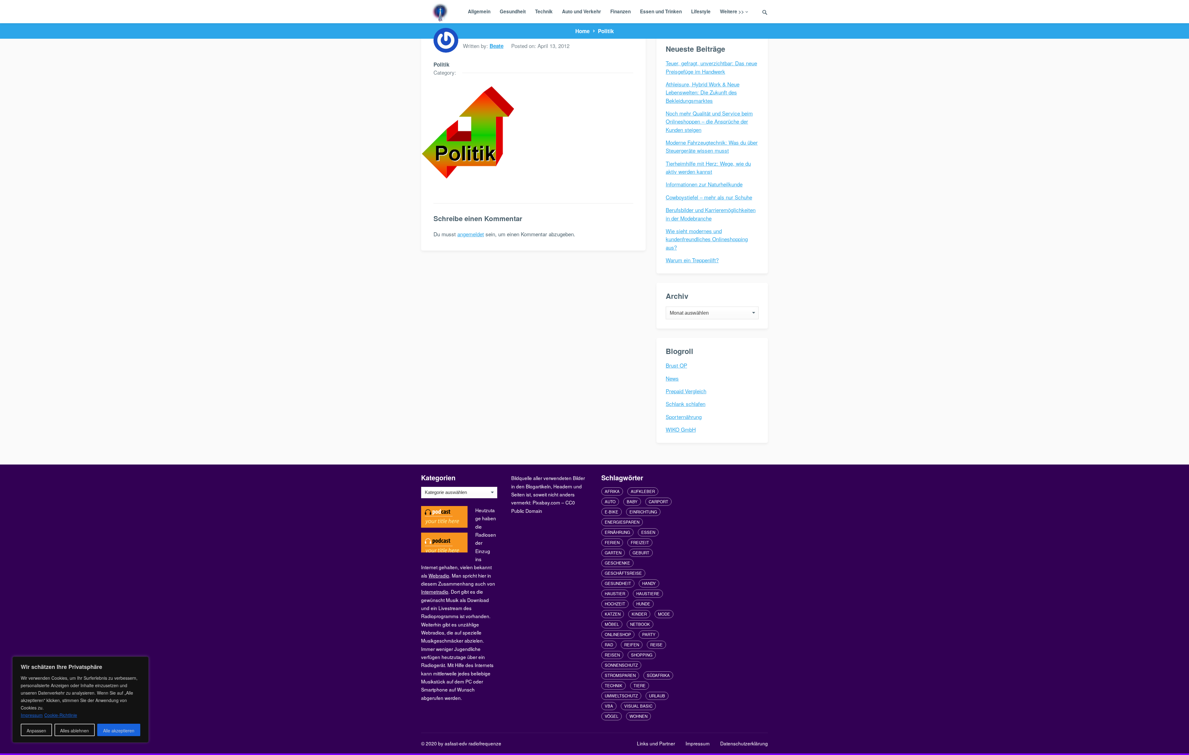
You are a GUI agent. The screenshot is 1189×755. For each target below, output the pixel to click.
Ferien (612, 542)
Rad (609, 645)
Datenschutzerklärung (744, 743)
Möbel (612, 624)
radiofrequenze (484, 743)
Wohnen (638, 716)
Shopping (641, 655)
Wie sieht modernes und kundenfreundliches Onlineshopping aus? (707, 239)
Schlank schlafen (685, 404)
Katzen (613, 614)
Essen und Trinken (661, 11)
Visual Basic (638, 706)
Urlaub (657, 696)
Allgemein (479, 11)
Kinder (639, 614)
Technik (544, 11)
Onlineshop (618, 634)
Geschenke (617, 563)
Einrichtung (643, 512)
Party (648, 634)
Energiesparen (622, 522)
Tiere (640, 685)
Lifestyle (701, 11)
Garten (613, 553)
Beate (496, 46)
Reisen (612, 655)
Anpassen (36, 730)
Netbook (640, 624)
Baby (632, 501)
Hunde (643, 604)
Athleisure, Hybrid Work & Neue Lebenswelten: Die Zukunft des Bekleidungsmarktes (702, 92)
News (672, 378)
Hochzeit (615, 604)
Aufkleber (643, 491)
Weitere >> (732, 11)
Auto (610, 501)
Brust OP (676, 365)
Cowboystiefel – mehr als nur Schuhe (709, 197)
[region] (80, 700)
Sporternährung (684, 417)
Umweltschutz (621, 696)
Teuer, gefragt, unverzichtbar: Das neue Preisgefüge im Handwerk (711, 67)
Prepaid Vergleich (686, 391)
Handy (649, 583)
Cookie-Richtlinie (60, 715)
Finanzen (620, 11)
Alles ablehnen (74, 730)
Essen (648, 532)
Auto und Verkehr (581, 11)
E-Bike (611, 512)
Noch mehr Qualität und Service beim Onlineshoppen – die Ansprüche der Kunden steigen (709, 121)
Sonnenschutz (621, 665)
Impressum (698, 743)
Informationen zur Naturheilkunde (704, 184)
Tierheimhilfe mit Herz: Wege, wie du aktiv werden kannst (708, 167)
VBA (609, 706)
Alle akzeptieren (118, 730)
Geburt (641, 553)
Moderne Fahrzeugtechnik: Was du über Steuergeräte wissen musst (712, 146)
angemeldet (470, 234)
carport (658, 501)
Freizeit (640, 542)
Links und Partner (656, 743)
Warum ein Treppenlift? (692, 260)
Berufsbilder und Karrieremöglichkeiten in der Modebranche (711, 214)
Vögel (611, 716)
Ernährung (617, 532)
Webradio (439, 575)
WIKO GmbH (681, 429)
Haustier (615, 593)
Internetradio (434, 591)
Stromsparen (620, 675)
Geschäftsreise (623, 573)
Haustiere (648, 593)
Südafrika (658, 675)
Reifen (631, 645)
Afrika (612, 491)
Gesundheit (513, 11)
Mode (664, 614)
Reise (656, 645)
